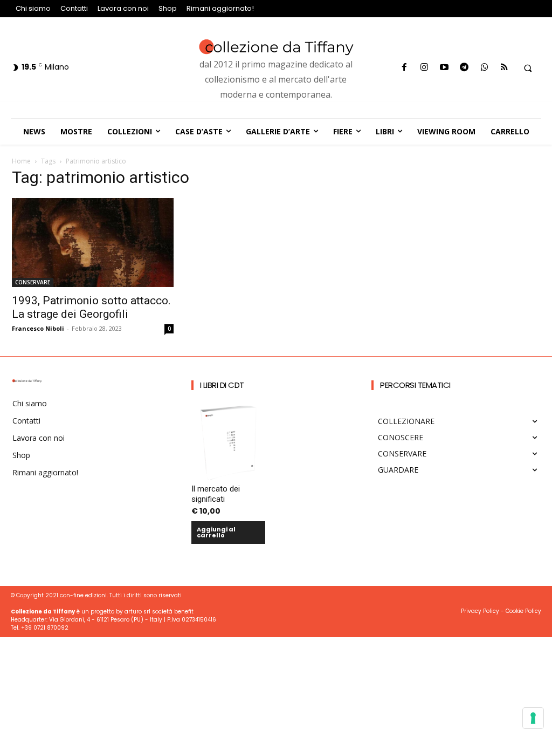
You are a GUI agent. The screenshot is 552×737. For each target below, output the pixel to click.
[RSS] (504, 67)
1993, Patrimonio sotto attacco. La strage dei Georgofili (91, 307)
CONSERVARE (32, 282)
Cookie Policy (523, 611)
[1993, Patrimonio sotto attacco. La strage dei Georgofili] (93, 242)
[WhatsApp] (484, 67)
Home (21, 161)
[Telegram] (464, 67)
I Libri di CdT (222, 385)
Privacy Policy (480, 611)
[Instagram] (424, 67)
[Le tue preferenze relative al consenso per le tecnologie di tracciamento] (533, 718)
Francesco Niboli (38, 328)
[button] (527, 67)
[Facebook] (404, 67)
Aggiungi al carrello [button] (216, 532)
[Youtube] (444, 67)
